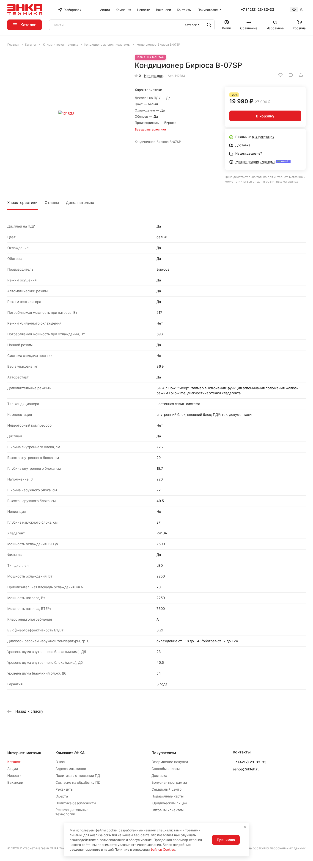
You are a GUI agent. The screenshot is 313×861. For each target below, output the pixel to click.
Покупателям (163, 752)
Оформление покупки (169, 762)
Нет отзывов (154, 76)
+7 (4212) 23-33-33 (257, 10)
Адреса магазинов (70, 769)
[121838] (66, 114)
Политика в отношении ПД (77, 775)
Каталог (14, 762)
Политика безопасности (75, 803)
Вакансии (15, 782)
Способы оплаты (165, 769)
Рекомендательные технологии (71, 812)
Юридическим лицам (169, 803)
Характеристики (22, 202)
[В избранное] (280, 75)
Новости (14, 775)
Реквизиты (64, 789)
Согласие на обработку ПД (77, 782)
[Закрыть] (245, 827)
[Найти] (209, 24)
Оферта (61, 796)
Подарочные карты (167, 796)
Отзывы (52, 202)
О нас (60, 762)
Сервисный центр (166, 789)
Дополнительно (80, 202)
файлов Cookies (163, 849)
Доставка (159, 775)
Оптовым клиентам (167, 810)
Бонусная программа (169, 782)
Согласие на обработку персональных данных (269, 848)
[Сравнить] (291, 75)
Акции (12, 769)
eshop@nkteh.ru (246, 769)
